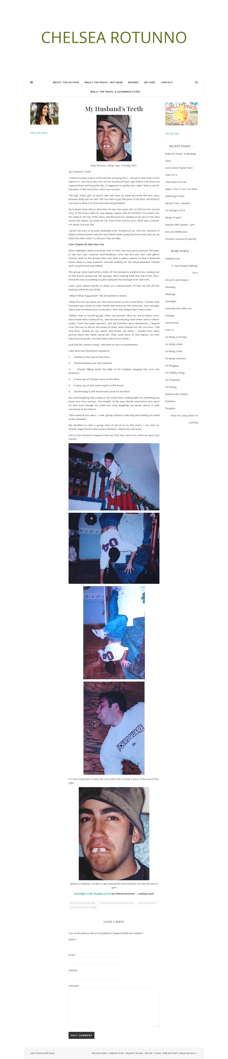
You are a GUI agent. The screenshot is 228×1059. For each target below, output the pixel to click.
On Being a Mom (174, 344)
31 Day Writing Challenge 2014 (184, 269)
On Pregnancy (172, 379)
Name (73, 939)
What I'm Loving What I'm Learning (184, 419)
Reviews (133, 82)
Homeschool (172, 322)
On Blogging (171, 365)
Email (72, 954)
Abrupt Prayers (173, 217)
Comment (74, 985)
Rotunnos (170, 401)
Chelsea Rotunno (114, 37)
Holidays (169, 315)
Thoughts (170, 408)
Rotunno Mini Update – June (180, 224)
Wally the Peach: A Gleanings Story (115, 91)
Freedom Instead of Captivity (181, 238)
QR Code (149, 82)
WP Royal (49, 1053)
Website (73, 970)
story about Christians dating (83, 907)
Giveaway (170, 286)
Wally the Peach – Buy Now (104, 82)
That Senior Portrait (175, 181)
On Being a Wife (173, 351)
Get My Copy (172, 133)
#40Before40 (172, 258)
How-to (169, 329)
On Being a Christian (176, 336)
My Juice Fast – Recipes (177, 203)
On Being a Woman (175, 358)
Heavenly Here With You (178, 308)
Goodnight (80, 893)
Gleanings (170, 294)
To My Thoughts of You (98, 893)
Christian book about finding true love (116, 903)
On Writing (171, 386)
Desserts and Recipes (177, 279)
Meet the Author (39, 132)
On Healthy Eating (175, 372)
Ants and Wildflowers (176, 231)
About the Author (66, 82)
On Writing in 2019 (175, 210)
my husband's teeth (146, 903)
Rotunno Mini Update (176, 394)
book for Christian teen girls (83, 903)
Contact (167, 82)
